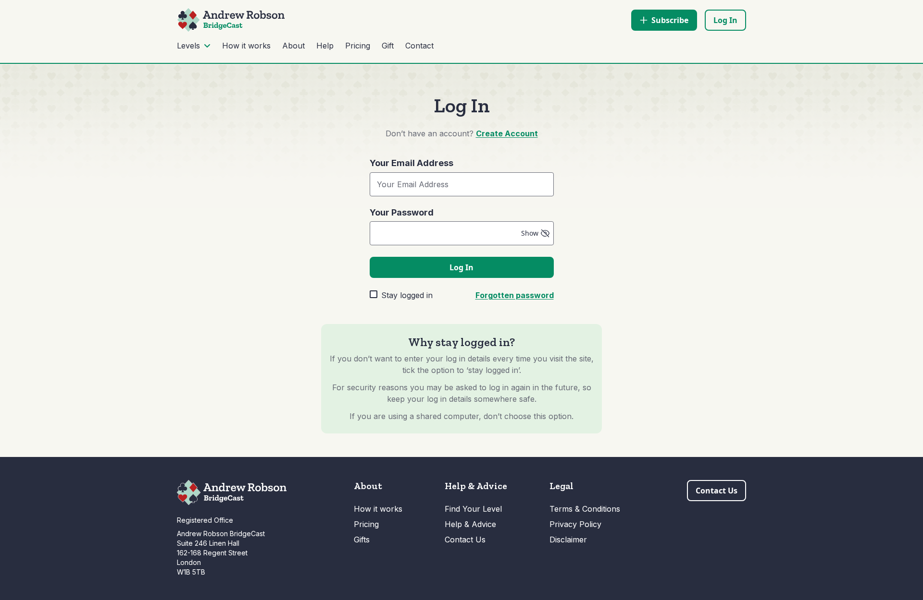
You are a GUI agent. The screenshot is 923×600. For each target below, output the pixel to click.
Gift (388, 45)
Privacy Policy (575, 524)
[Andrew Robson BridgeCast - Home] (231, 20)
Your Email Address (411, 163)
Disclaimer (568, 539)
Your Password (402, 212)
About (293, 45)
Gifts (362, 539)
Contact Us (465, 539)
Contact (419, 45)
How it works (246, 45)
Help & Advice (470, 524)
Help (325, 45)
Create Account (507, 133)
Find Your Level (473, 509)
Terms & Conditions (584, 509)
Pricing (357, 45)
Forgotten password (514, 295)
